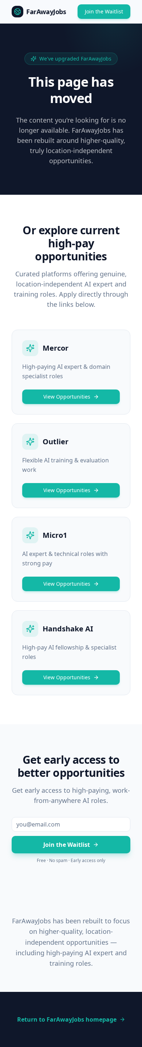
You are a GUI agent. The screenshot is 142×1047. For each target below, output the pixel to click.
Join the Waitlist (104, 11)
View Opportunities (66, 396)
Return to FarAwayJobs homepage (67, 1019)
